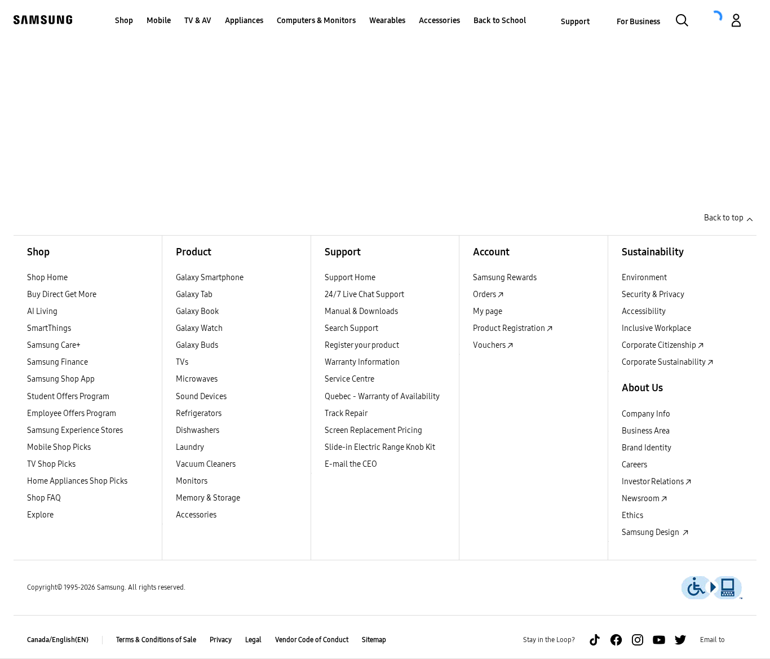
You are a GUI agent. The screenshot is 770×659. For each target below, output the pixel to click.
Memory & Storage (208, 498)
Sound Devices (201, 396)
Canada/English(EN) (57, 640)
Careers (634, 465)
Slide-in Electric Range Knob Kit (380, 447)
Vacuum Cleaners (206, 464)
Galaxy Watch (199, 328)
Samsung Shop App (61, 379)
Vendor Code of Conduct (311, 640)
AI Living (42, 311)
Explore (40, 515)
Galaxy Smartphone (210, 277)
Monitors (191, 481)
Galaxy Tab (194, 294)
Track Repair (346, 413)
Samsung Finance (57, 362)
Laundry (190, 447)
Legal (253, 640)
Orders (485, 294)
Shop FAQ (44, 498)
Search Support (351, 328)
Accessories (196, 515)
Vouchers (490, 345)
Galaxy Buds (197, 345)
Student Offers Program (68, 396)
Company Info (646, 414)
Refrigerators (199, 413)
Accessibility (644, 311)
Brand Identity (646, 448)
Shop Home (47, 277)
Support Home (350, 277)
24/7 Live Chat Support (364, 294)
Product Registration (510, 328)
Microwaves (197, 379)
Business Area (646, 431)
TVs (182, 362)
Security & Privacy (653, 294)
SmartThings (49, 328)
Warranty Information (362, 362)
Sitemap (374, 640)
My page (487, 311)
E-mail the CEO (351, 464)
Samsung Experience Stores (75, 430)
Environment (644, 277)
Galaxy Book (197, 311)
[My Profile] (736, 22)
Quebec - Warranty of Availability (382, 396)
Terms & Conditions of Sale (156, 640)
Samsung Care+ (54, 345)
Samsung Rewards (505, 277)
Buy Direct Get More (61, 294)
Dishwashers (197, 430)
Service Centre (349, 379)
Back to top (724, 218)
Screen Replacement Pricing (373, 430)
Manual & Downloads (361, 311)
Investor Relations (653, 481)
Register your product (362, 345)
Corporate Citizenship (660, 345)
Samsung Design (652, 532)
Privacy (221, 640)
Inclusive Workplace (656, 328)
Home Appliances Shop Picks (77, 481)
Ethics (632, 515)
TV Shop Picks (51, 464)
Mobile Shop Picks (59, 447)
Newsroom (641, 498)
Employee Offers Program (71, 413)
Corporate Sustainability (664, 362)
